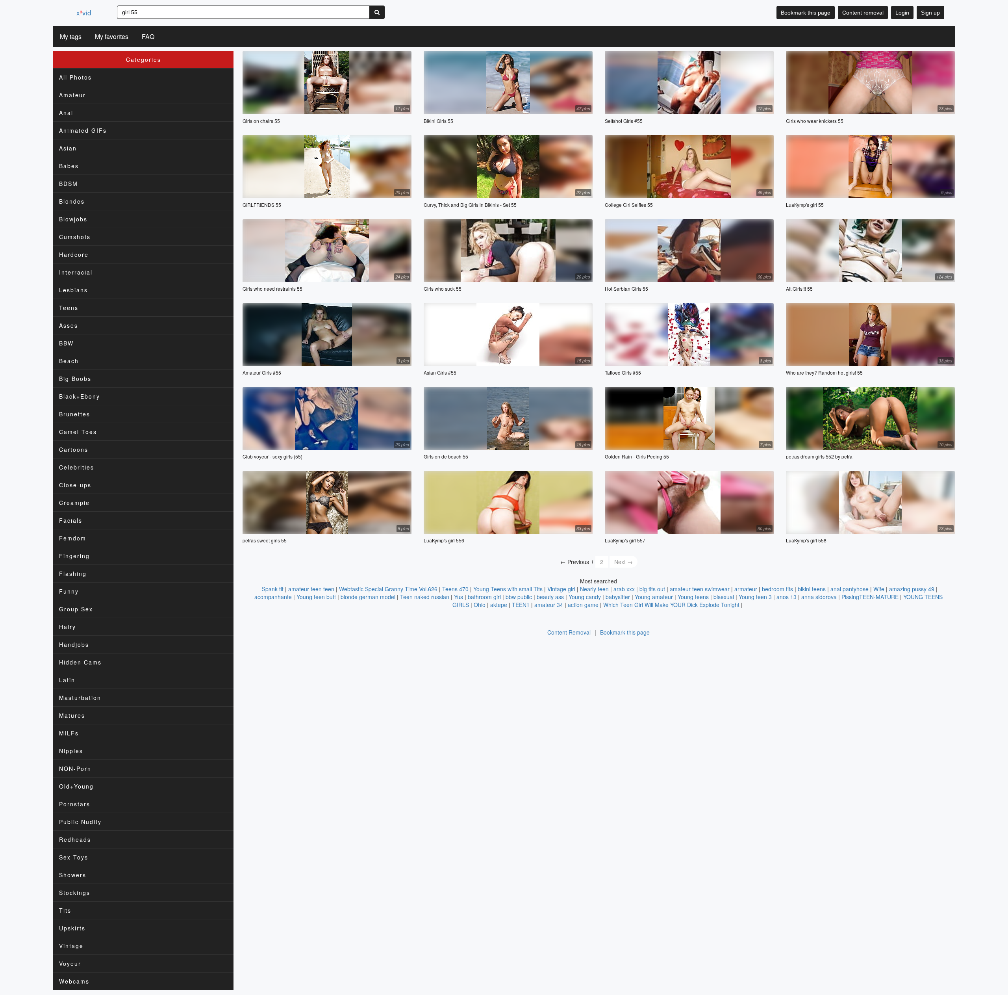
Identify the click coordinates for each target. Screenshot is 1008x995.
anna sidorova (819, 597)
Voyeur (70, 963)
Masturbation (80, 698)
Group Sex (76, 609)
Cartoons (73, 449)
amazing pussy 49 (911, 589)
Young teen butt (316, 597)
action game (583, 605)
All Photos (75, 77)
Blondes (72, 201)
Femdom (72, 538)
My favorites (111, 36)
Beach (69, 361)
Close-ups (75, 485)
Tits (65, 910)
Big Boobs (75, 378)
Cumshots (75, 237)
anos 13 (786, 597)
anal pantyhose (849, 589)
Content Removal (569, 632)
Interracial (76, 272)
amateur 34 (548, 605)
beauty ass (550, 597)
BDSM (68, 183)
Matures (72, 715)
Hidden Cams (80, 662)
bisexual (723, 597)
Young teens (693, 597)
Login (902, 12)
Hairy (67, 627)
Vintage (71, 946)
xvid (83, 12)
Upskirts (72, 928)
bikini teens (812, 589)
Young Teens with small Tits (508, 589)
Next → (623, 562)
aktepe (498, 605)
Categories (143, 59)
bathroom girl (484, 597)
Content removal (863, 12)
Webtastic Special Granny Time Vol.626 (388, 589)
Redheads (75, 839)
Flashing (73, 573)
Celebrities (76, 467)
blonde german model (368, 597)
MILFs (69, 733)
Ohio (479, 605)
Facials (70, 520)
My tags (71, 36)
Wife (878, 589)
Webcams (74, 981)
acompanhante (273, 597)
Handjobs (74, 644)
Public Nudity (80, 822)
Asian (68, 148)
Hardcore (74, 254)
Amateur (72, 95)
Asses (68, 325)
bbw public (519, 597)
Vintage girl (561, 589)
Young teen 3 (755, 597)
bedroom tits (777, 589)
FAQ (148, 36)
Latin (67, 680)
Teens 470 (455, 589)
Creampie (74, 503)
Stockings (74, 893)
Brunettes (74, 414)
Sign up (930, 12)
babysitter (618, 597)
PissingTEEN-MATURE (870, 597)
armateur (745, 589)
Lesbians (73, 290)
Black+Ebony (79, 396)
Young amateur (654, 597)
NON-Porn (75, 768)
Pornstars (74, 804)
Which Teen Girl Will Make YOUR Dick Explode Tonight (671, 605)
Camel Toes (78, 432)
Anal (66, 113)
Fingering (74, 556)
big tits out (652, 589)
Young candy (585, 597)
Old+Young (76, 786)
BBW (66, 343)
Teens (68, 308)
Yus (458, 597)
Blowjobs (73, 219)
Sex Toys (73, 857)
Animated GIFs (83, 130)
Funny (69, 591)
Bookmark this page (805, 12)
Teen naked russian (424, 597)
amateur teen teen (311, 589)
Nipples (71, 751)
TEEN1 (521, 605)
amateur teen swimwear (700, 589)
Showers (72, 875)
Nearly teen (594, 589)
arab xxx (624, 589)
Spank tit (273, 589)
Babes (69, 166)
